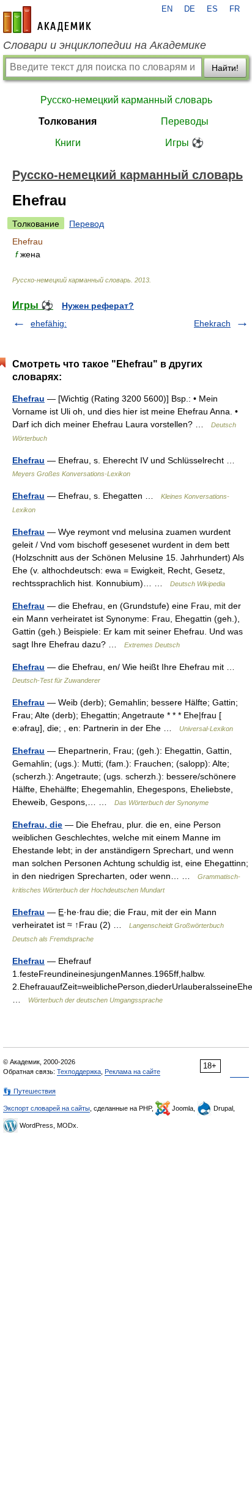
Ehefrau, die (37, 824)
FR (234, 9)
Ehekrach (212, 323)
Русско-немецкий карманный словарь (126, 100)
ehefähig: (49, 323)
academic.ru (47, 19)
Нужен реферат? (98, 306)
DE (189, 9)
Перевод (86, 224)
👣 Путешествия (29, 1091)
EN (166, 9)
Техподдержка (79, 1071)
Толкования (68, 121)
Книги (68, 143)
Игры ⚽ (184, 143)
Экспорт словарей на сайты (46, 1108)
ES (212, 9)
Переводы (185, 121)
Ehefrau (28, 398)
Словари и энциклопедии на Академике (104, 45)
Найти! (225, 68)
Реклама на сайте (132, 1071)
